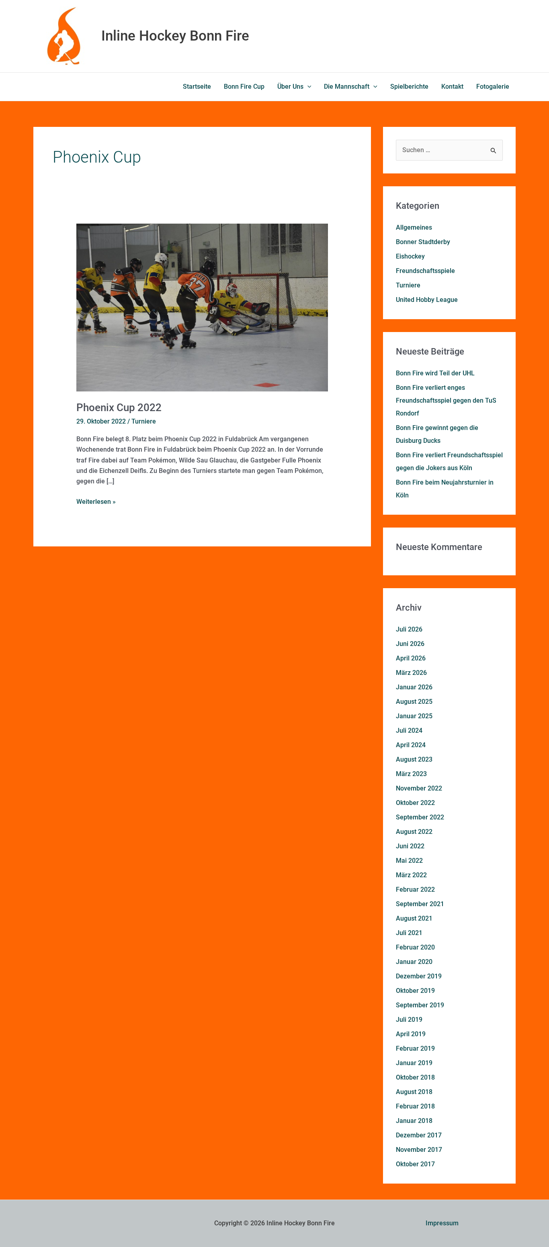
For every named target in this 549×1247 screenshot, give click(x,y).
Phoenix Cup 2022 (119, 407)
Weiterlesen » (96, 501)
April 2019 (411, 1034)
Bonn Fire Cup (244, 86)
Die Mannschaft (346, 86)
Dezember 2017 (419, 1135)
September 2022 (420, 817)
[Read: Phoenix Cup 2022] (202, 307)
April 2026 (411, 658)
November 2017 (419, 1149)
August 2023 (414, 759)
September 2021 (420, 904)
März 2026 (411, 672)
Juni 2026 (410, 644)
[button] (307, 87)
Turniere (143, 421)
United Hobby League (427, 300)
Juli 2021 (409, 933)
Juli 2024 (409, 730)
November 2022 (419, 788)
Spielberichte (409, 86)
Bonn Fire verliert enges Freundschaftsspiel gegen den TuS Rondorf (446, 400)
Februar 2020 (415, 947)
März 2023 (411, 774)
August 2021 (414, 918)
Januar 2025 (414, 716)
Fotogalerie (492, 86)
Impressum (442, 1223)
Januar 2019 (414, 1063)
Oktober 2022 (415, 803)
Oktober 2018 (415, 1077)
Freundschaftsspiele (425, 271)
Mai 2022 (409, 860)
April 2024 (411, 745)
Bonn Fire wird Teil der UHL (435, 373)
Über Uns (290, 86)
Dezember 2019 (419, 976)
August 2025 (414, 701)
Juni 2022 (410, 846)
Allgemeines (414, 227)
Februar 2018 (415, 1106)
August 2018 (414, 1092)
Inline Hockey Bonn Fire (175, 36)
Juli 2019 (409, 1019)
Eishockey (410, 256)
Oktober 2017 (415, 1164)
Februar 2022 (415, 889)
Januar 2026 (414, 687)
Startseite (197, 86)
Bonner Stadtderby (423, 242)
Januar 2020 (414, 962)
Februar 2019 (415, 1048)
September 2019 (420, 1005)
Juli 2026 (409, 629)
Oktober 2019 (415, 990)
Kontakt (452, 86)
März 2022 (411, 875)
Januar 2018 (414, 1121)
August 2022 (414, 831)
